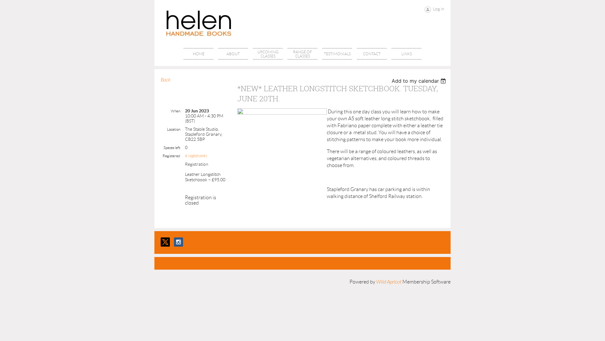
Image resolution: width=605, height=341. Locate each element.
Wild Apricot (388, 282)
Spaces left (172, 148)
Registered (171, 156)
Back (165, 80)
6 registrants (196, 156)
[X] (165, 242)
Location (173, 129)
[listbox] (419, 81)
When (175, 111)
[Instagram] (178, 242)
